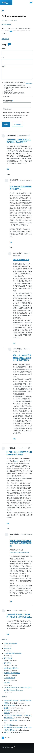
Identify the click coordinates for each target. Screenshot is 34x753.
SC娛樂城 (7, 710)
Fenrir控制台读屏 (9, 678)
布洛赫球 (7, 682)
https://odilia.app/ (6, 24)
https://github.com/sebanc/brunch (19, 552)
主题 (3, 57)
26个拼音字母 (8, 725)
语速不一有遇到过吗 (10, 720)
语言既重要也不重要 (21, 260)
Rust (11, 31)
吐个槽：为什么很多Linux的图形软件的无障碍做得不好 (21, 543)
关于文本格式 (29, 83)
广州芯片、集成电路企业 (12, 673)
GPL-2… (6, 732)
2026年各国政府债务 (10, 643)
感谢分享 (7, 713)
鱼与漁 (6, 708)
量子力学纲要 (8, 658)
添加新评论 (5, 39)
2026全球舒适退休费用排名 (13, 653)
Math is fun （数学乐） (11, 668)
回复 (8, 169)
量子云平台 (7, 663)
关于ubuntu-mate (9, 705)
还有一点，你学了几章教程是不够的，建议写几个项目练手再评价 (22, 357)
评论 (3, 66)
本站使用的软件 (7, 101)
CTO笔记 (5, 3)
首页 (3, 10)
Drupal (11, 747)
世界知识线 (7, 648)
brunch (16, 461)
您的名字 (4, 48)
